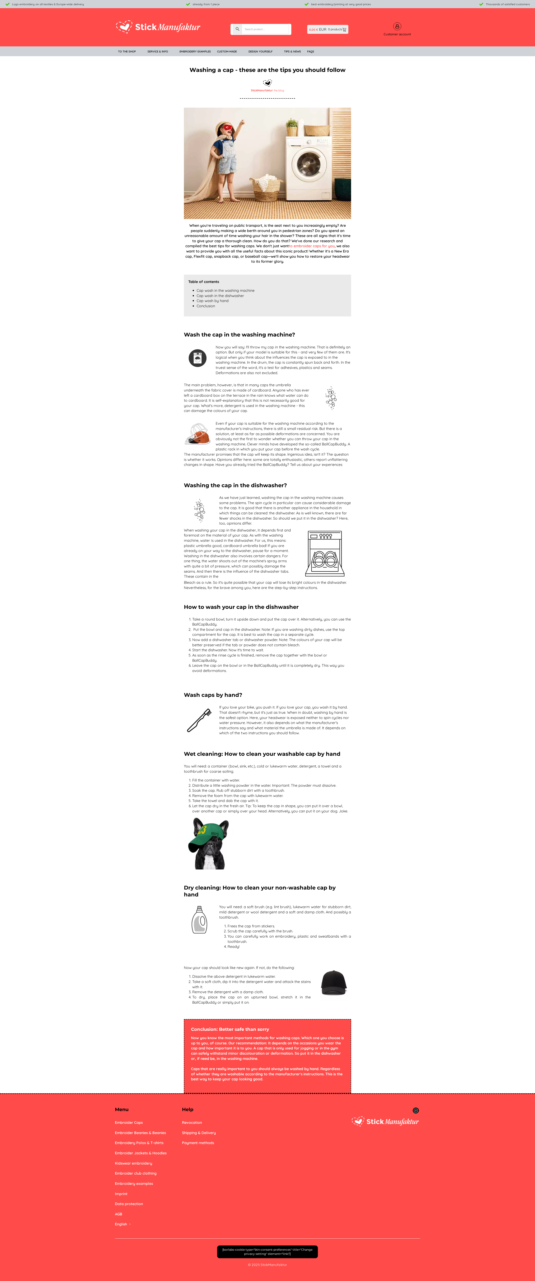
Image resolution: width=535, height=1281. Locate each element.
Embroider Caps (129, 1122)
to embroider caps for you (312, 245)
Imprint (121, 1193)
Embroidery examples (134, 1183)
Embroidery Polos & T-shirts (139, 1142)
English (121, 1224)
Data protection (129, 1203)
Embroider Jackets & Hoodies (141, 1153)
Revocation (192, 1122)
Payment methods (198, 1142)
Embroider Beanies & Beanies (140, 1132)
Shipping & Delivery (199, 1132)
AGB (118, 1214)
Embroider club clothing (136, 1173)
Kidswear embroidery (133, 1163)
